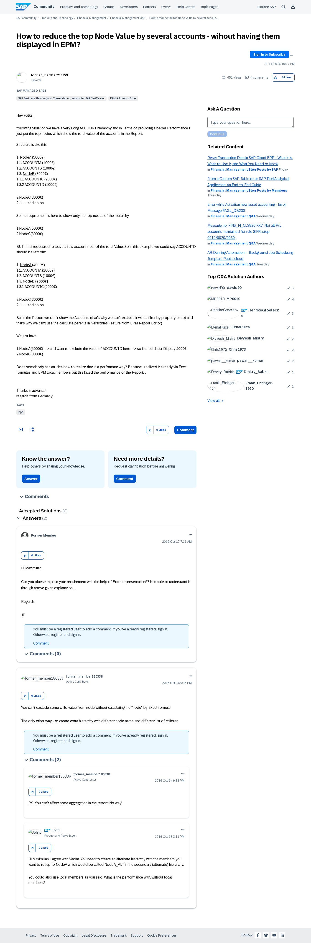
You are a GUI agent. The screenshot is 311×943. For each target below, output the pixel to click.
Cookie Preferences (162, 935)
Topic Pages (209, 7)
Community (43, 6)
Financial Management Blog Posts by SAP (244, 169)
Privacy (31, 935)
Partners (149, 7)
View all (213, 401)
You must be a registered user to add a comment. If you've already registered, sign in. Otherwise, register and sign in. (100, 632)
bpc (20, 412)
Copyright (70, 935)
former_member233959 (49, 75)
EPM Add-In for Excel (123, 98)
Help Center (186, 7)
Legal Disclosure (94, 935)
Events (166, 7)
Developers (129, 7)
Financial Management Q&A (127, 18)
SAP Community (26, 18)
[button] (275, 78)
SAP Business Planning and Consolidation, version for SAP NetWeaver (61, 98)
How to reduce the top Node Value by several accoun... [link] (183, 18)
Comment (185, 430)
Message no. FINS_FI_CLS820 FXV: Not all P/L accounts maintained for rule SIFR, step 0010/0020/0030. (244, 232)
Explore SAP (266, 7)
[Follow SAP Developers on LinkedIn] (282, 935)
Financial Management (91, 18)
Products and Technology (79, 7)
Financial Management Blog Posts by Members (249, 190)
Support (137, 935)
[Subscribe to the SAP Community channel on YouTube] (274, 935)
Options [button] (291, 55)
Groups (109, 7)
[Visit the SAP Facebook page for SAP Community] (258, 935)
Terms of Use (49, 935)
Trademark (118, 935)
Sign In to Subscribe (269, 54)
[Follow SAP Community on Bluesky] (266, 935)
